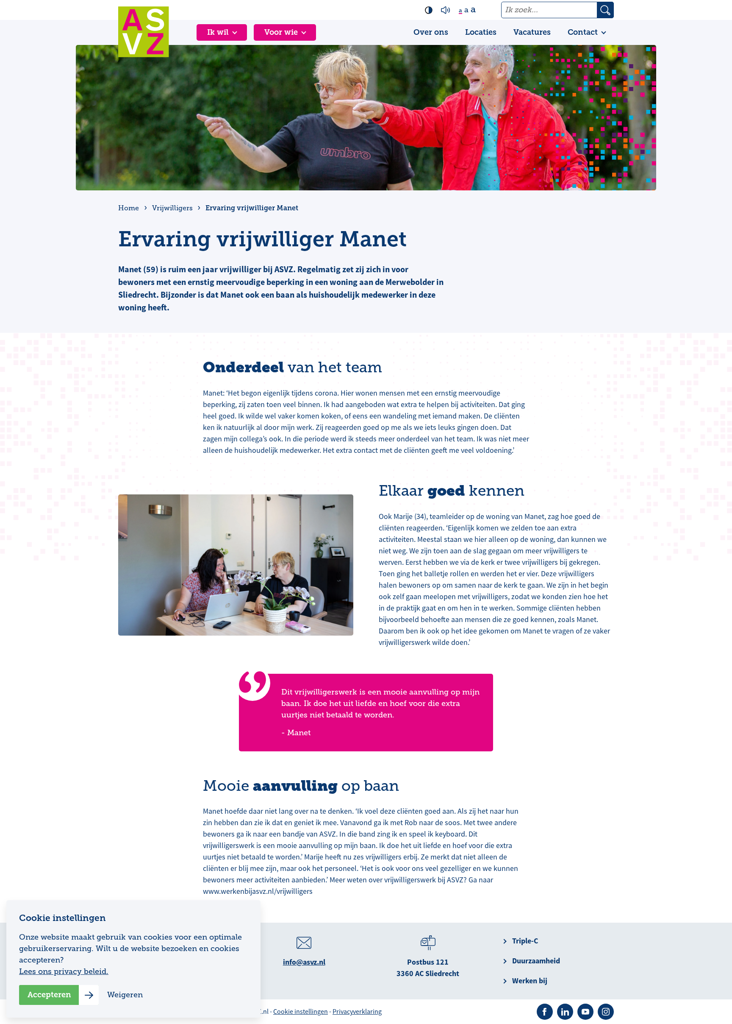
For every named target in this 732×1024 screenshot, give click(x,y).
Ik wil (218, 32)
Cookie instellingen (300, 1011)
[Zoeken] (605, 10)
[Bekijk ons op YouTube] (585, 1012)
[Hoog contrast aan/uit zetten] (429, 10)
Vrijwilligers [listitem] (171, 208)
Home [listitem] (129, 208)
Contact (583, 32)
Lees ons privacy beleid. (63, 971)
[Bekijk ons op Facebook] (545, 1012)
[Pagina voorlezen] (445, 10)
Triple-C (525, 941)
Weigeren (125, 995)
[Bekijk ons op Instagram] (606, 1012)
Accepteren (49, 995)
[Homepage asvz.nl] (143, 31)
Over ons (430, 32)
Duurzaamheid (536, 961)
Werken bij (529, 981)
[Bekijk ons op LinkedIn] (565, 1012)
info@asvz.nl (304, 962)
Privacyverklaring (357, 1011)
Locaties (480, 32)
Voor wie (281, 32)
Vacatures (532, 32)
